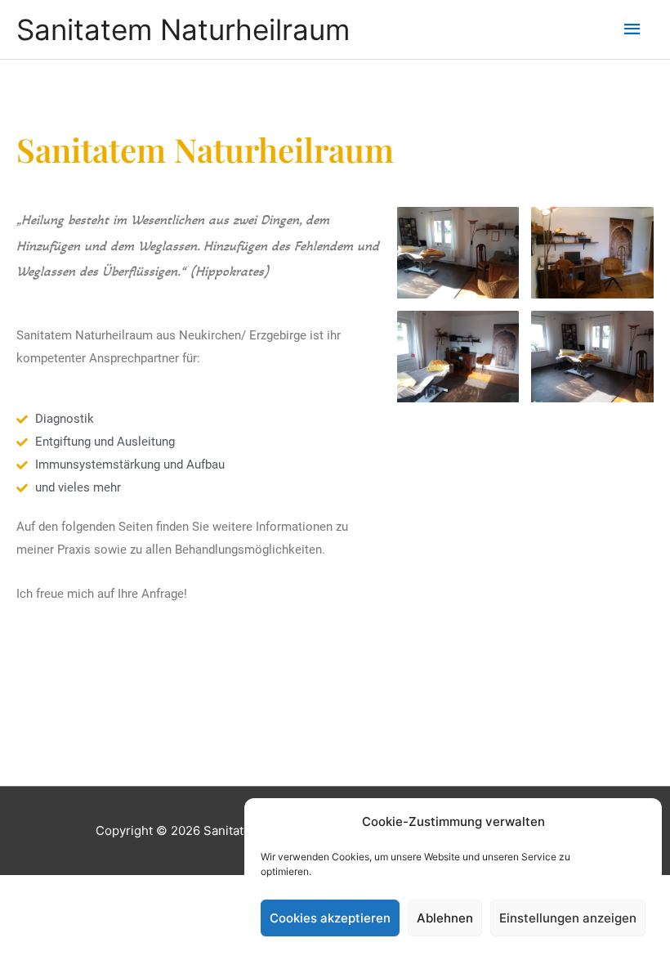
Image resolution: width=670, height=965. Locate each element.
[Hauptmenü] (633, 29)
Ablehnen (445, 918)
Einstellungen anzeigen (567, 918)
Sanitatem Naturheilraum (183, 29)
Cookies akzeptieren (330, 918)
